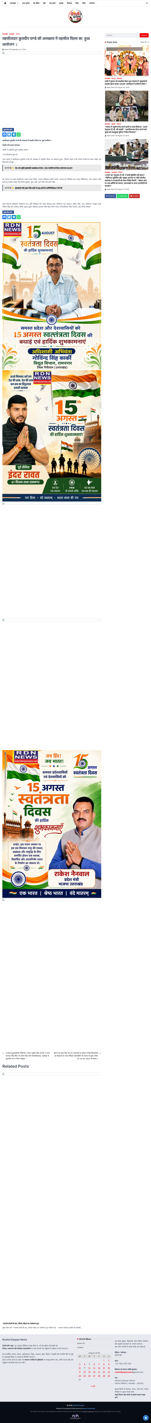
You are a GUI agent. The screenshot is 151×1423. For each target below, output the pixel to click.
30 (109, 1376)
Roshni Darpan (78, 1405)
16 (109, 1368)
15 (104, 1368)
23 (109, 1372)
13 (94, 1368)
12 (89, 1368)
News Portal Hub (89, 1408)
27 (94, 1376)
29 (104, 1376)
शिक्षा (77, 3)
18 (85, 1372)
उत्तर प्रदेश (25, 3)
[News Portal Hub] (75, 1417)
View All (143, 42)
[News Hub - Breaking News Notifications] (146, 1418)
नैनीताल (119, 124)
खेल (44, 3)
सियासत (69, 3)
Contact (80, 1347)
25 (84, 1376)
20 (94, 1372)
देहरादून (113, 78)
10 (80, 1368)
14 (99, 1368)
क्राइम (61, 3)
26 (89, 1376)
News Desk (111, 87)
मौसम (84, 3)
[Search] (147, 3)
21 (99, 1372)
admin (6, 49)
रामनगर (18, 34)
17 (80, 1372)
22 (104, 1372)
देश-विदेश (36, 3)
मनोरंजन (92, 3)
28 (99, 1376)
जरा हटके (52, 3)
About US (81, 1343)
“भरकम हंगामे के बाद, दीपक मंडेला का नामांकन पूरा (20, 1323)
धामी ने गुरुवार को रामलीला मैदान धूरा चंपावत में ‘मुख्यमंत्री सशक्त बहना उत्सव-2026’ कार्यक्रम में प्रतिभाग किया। (126, 82)
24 (80, 1376)
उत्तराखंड (13, 3)
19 (89, 1372)
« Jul (93, 1386)
